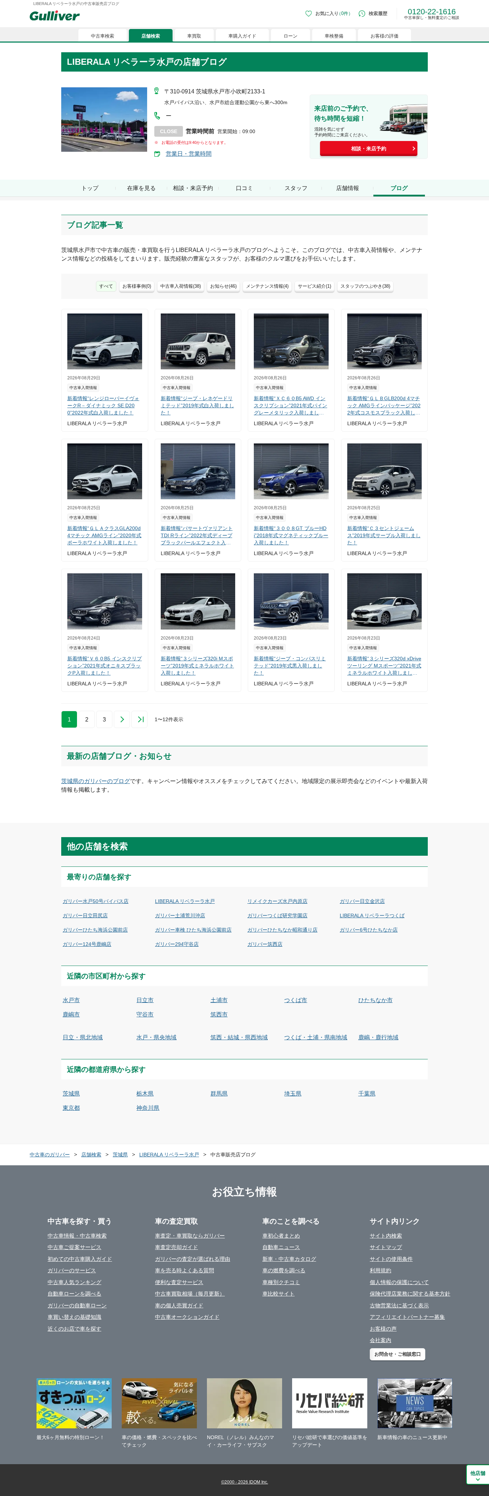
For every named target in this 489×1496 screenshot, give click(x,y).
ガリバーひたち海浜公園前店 (95, 930)
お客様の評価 (384, 36)
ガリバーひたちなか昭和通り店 (282, 930)
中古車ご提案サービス (74, 1247)
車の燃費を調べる (283, 1270)
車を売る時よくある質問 (184, 1270)
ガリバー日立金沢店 (362, 901)
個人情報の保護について (399, 1282)
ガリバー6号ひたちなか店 (369, 930)
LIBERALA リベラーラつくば (372, 915)
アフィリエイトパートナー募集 (407, 1317)
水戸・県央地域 (156, 1037)
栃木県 (145, 1094)
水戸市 (71, 1000)
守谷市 (145, 1014)
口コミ (244, 188)
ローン (290, 36)
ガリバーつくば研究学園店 (277, 915)
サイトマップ (386, 1247)
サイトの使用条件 (391, 1259)
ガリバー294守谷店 (177, 944)
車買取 (194, 36)
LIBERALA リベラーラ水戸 (185, 901)
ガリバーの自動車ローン (77, 1305)
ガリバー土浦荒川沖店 (180, 915)
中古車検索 (102, 36)
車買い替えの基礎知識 (74, 1317)
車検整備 (334, 36)
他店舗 (477, 1473)
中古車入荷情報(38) (180, 286)
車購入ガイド (242, 36)
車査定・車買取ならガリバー (190, 1236)
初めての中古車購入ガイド (80, 1259)
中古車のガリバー (50, 1154)
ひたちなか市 (375, 1000)
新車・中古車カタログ (289, 1259)
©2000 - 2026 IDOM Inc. (244, 1482)
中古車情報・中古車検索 (77, 1236)
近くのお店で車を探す (74, 1329)
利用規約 (380, 1270)
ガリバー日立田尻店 (85, 915)
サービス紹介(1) (314, 286)
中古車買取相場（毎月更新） (190, 1294)
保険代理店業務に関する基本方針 (410, 1294)
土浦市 (219, 1000)
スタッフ (296, 188)
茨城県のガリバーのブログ (95, 781)
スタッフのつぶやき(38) (365, 286)
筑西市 (219, 1014)
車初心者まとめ (281, 1236)
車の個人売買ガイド (179, 1305)
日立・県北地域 (83, 1037)
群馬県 (219, 1094)
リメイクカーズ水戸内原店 (277, 901)
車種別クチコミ (281, 1282)
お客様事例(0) (136, 286)
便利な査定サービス (179, 1282)
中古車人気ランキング (74, 1282)
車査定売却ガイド (176, 1247)
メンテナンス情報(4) (267, 286)
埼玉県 (292, 1094)
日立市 (145, 1000)
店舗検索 (150, 36)
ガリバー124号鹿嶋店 (87, 944)
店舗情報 (347, 188)
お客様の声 (383, 1329)
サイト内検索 (386, 1236)
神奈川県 (147, 1108)
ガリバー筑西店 (264, 944)
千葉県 (367, 1094)
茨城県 (71, 1094)
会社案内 (380, 1340)
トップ (89, 188)
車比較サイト (278, 1294)
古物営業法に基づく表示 (399, 1305)
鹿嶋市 (71, 1014)
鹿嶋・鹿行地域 (378, 1037)
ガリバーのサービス (72, 1270)
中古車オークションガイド (187, 1317)
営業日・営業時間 (189, 154)
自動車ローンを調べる (74, 1294)
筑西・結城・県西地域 (239, 1037)
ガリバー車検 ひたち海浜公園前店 (193, 930)
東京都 (71, 1108)
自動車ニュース (281, 1247)
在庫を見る (141, 188)
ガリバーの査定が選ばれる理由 (192, 1259)
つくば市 (295, 1000)
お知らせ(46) (223, 286)
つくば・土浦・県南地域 (315, 1037)
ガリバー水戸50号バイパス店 (96, 901)
